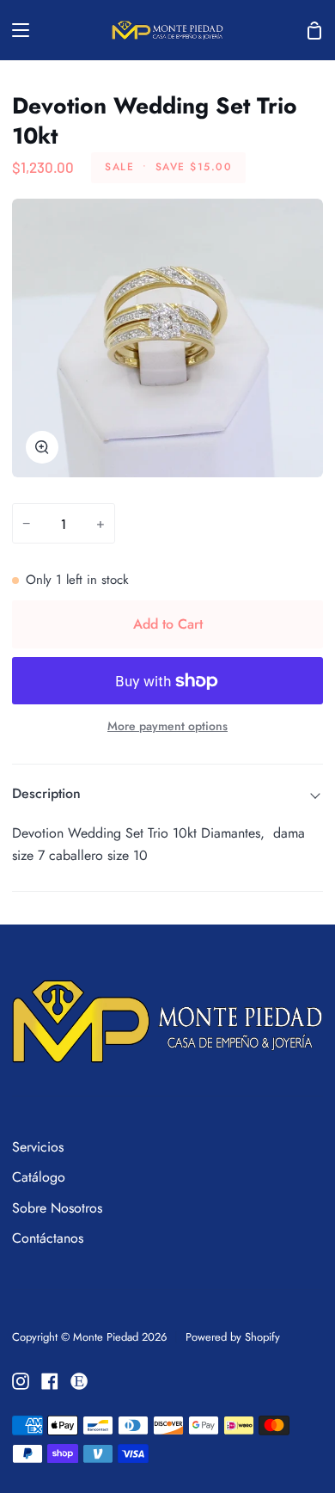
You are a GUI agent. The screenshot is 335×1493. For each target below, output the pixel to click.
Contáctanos (47, 1238)
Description (46, 793)
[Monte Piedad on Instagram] (20, 1381)
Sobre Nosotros (57, 1208)
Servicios (38, 1147)
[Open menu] (15, 30)
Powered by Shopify (233, 1337)
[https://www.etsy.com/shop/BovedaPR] (79, 1381)
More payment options (167, 725)
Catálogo (38, 1177)
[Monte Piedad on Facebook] (49, 1381)
